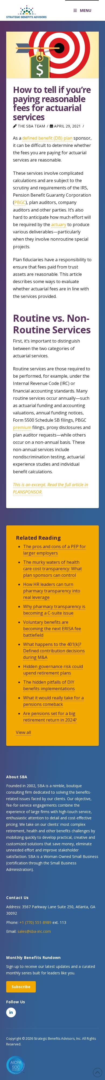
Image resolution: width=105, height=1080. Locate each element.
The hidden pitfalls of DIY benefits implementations (49, 685)
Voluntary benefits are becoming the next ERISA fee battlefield (52, 628)
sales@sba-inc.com (34, 931)
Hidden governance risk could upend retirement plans (53, 669)
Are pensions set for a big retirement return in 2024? (50, 716)
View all (23, 732)
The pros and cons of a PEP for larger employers (54, 550)
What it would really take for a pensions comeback (53, 701)
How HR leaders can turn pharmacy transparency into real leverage (51, 590)
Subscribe (21, 986)
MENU (85, 10)
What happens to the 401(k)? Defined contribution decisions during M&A (54, 650)
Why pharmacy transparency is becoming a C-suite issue (54, 609)
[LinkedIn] (11, 1012)
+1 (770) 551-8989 (35, 922)
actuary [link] (58, 224)
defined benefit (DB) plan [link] (47, 138)
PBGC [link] (20, 202)
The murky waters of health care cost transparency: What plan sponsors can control (52, 568)
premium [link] (22, 427)
